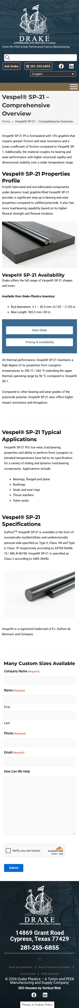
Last (7, 723)
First (7, 707)
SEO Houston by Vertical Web (39, 988)
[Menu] (74, 86)
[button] (39, 958)
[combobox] (40, 57)
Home (6, 121)
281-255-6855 (39, 947)
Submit (13, 868)
